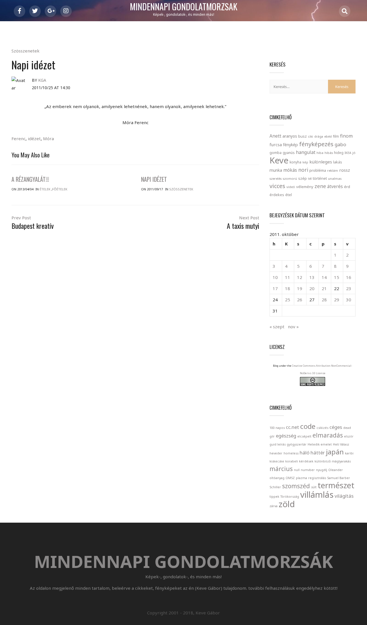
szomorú (290, 178)
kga (42, 80)
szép (302, 178)
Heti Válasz (341, 444)
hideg (338, 152)
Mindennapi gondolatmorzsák (183, 7)
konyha (295, 162)
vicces (277, 186)
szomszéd (296, 486)
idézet (34, 138)
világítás (344, 496)
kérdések (306, 461)
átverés (335, 186)
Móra (48, 138)
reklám (332, 170)
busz (302, 136)
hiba (320, 153)
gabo (340, 144)
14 (324, 277)
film (336, 136)
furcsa (276, 144)
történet (320, 178)
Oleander (335, 470)
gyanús (289, 152)
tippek (274, 497)
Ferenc (18, 138)
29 (336, 299)
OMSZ (290, 478)
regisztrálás (317, 478)
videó (290, 187)
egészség (286, 435)
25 (287, 299)
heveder (276, 453)
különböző (323, 461)
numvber (308, 470)
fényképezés (316, 144)
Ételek (45, 189)
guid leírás (278, 444)
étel (288, 194)
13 (312, 277)
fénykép (290, 144)
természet (336, 485)
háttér (318, 452)
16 (348, 277)
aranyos (289, 136)
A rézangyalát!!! (30, 179)
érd (347, 186)
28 (324, 299)
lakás (337, 162)
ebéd (328, 136)
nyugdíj (321, 470)
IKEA (348, 153)
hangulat (305, 152)
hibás (329, 153)
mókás (290, 170)
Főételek (59, 189)
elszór (349, 436)
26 (299, 299)
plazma (301, 478)
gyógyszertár (297, 444)
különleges (320, 162)
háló (304, 452)
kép (305, 162)
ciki (310, 136)
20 (312, 288)
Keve (279, 160)
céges (335, 427)
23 (348, 288)
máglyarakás (341, 461)
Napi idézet (154, 179)
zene (320, 186)
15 (336, 277)
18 (287, 288)
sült (314, 487)
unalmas (334, 178)
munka (276, 170)
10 (275, 277)
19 (299, 288)
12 (299, 277)
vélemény (304, 186)
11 (287, 277)
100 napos (277, 428)
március (281, 469)
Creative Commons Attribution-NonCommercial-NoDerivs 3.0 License (322, 369)
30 (348, 299)
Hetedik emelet (320, 444)
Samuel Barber (338, 478)
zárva (274, 506)
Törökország (289, 497)
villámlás (316, 494)
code (307, 426)
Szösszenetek (25, 51)
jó (354, 153)
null (297, 470)
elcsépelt (304, 436)
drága (318, 136)
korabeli (291, 461)
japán (335, 451)
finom (346, 136)
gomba (276, 152)
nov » (293, 326)
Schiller (275, 487)
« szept (277, 326)
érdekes (277, 194)
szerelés (276, 178)
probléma (317, 170)
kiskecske (277, 461)
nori (303, 169)
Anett (275, 136)
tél (310, 178)
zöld (287, 504)
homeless (291, 453)
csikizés (322, 428)
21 (324, 288)
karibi (349, 453)
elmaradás (328, 435)
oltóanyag (277, 478)
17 (275, 288)
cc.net (292, 427)
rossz (344, 170)
